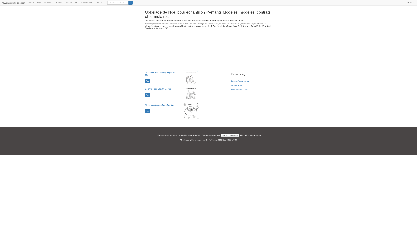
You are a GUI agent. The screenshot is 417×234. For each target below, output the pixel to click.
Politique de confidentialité (211, 135)
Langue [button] (411, 3)
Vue (147, 81)
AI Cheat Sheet (236, 85)
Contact (181, 135)
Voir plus (100, 3)
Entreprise (68, 3)
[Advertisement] (208, 50)
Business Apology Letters (240, 81)
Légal (39, 3)
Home (30, 3)
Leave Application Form (239, 90)
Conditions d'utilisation (192, 135)
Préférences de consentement (166, 135)
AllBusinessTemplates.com (13, 2)
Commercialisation (87, 3)
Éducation (58, 3)
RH (76, 3)
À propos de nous (254, 135)
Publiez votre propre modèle (230, 135)
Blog (241, 135)
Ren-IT (208, 140)
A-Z (246, 135)
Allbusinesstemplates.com (189, 140)
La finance (48, 3)
